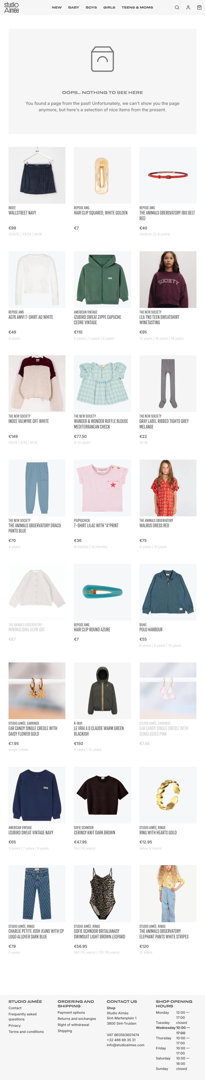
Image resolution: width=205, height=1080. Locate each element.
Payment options (71, 1013)
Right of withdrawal (73, 1025)
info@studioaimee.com (125, 1045)
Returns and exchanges (77, 1019)
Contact (15, 1008)
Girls (109, 7)
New (57, 7)
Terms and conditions (26, 1032)
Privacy (15, 1026)
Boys (91, 7)
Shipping (65, 1031)
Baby (73, 7)
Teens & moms (137, 7)
